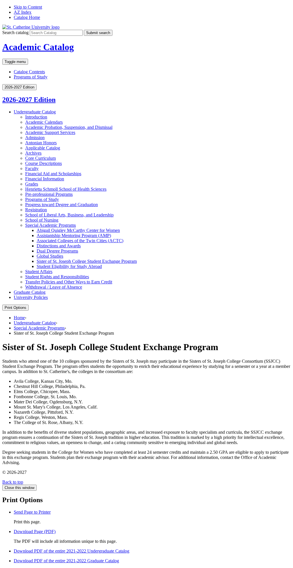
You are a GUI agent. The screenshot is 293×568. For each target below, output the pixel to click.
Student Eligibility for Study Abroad (69, 266)
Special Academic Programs (50, 225)
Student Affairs (38, 271)
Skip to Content (28, 7)
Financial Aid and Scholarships (53, 173)
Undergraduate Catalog (35, 111)
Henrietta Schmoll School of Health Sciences (65, 189)
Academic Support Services (50, 132)
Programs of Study (30, 76)
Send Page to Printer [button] (32, 512)
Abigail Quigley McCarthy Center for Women (78, 230)
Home (19, 317)
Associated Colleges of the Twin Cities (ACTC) (80, 240)
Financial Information (44, 178)
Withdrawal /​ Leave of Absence (53, 287)
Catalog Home (27, 17)
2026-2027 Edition (29, 99)
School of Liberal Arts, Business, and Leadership (69, 214)
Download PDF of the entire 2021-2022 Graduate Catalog (66, 560)
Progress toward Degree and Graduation (61, 204)
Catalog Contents (29, 71)
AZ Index (22, 12)
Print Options (15, 307)
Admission (35, 137)
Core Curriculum (40, 158)
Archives (33, 153)
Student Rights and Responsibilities (57, 276)
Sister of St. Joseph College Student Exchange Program (87, 261)
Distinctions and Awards (59, 245)
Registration (36, 209)
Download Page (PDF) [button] (35, 531)
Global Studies (50, 256)
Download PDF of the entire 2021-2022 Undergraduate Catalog (71, 551)
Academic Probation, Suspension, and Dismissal (68, 127)
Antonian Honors (41, 142)
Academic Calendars (44, 122)
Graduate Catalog (29, 292)
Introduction (36, 117)
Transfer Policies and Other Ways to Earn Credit (68, 281)
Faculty (32, 168)
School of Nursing (41, 220)
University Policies (31, 297)
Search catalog (15, 32)
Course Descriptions (43, 163)
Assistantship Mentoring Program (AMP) (74, 235)
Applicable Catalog (42, 147)
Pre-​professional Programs (49, 194)
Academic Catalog (38, 47)
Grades (31, 184)
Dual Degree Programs (57, 251)
